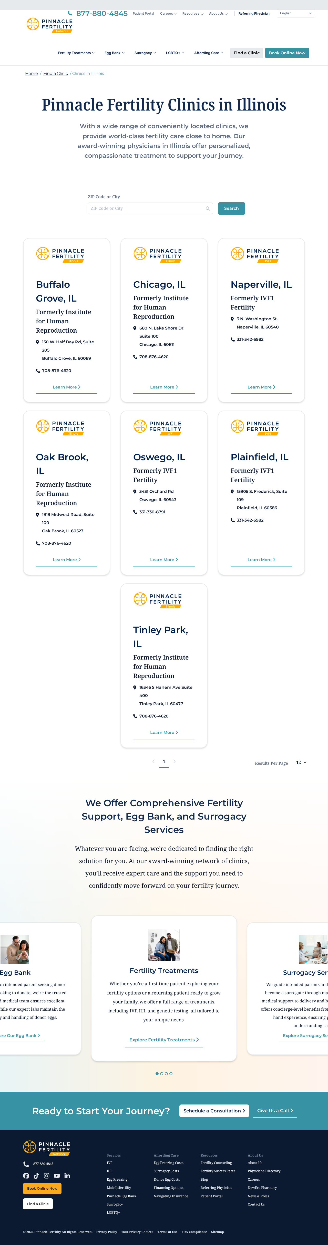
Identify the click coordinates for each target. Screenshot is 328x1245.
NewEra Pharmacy (262, 1187)
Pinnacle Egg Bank (121, 1196)
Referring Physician (254, 13)
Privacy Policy (106, 1232)
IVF (109, 1162)
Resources (190, 13)
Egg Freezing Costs (168, 1162)
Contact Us (256, 1204)
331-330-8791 (152, 512)
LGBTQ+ (173, 53)
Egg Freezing (117, 1179)
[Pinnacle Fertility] (49, 25)
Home (31, 73)
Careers (166, 13)
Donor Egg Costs (167, 1179)
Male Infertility (119, 1187)
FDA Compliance (194, 1232)
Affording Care (206, 53)
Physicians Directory (264, 1171)
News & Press (258, 1196)
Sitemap (217, 1232)
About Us (216, 13)
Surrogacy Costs (166, 1171)
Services (114, 1155)
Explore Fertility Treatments (162, 1039)
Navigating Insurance (171, 1196)
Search (231, 208)
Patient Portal (143, 13)
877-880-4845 (43, 1163)
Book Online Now (287, 53)
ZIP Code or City (104, 197)
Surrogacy (143, 53)
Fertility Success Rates (218, 1171)
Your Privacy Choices (137, 1232)
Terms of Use (167, 1232)
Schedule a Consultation (212, 1111)
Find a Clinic (247, 53)
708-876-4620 (56, 370)
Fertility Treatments (74, 53)
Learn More (65, 387)
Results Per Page (271, 763)
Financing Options (168, 1187)
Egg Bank (112, 53)
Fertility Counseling (216, 1162)
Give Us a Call (273, 1110)
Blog (204, 1179)
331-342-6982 (250, 339)
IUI (109, 1171)
